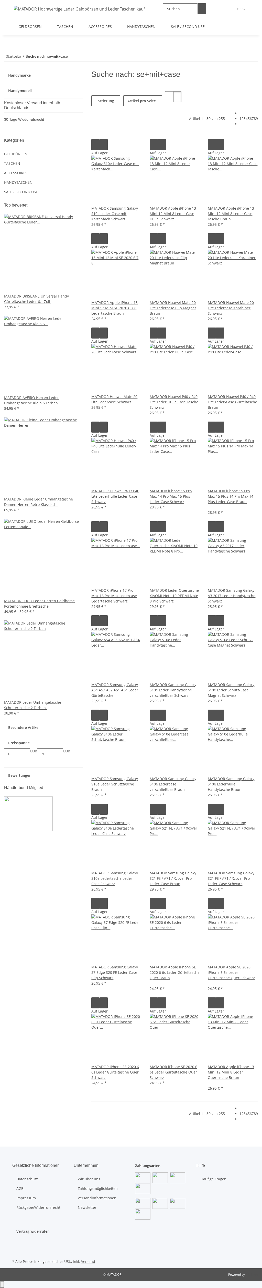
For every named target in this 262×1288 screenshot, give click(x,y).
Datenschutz (27, 1179)
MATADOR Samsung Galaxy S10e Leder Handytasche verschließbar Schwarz (173, 690)
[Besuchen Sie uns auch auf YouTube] (16, 1246)
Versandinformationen (97, 1197)
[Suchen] (202, 8)
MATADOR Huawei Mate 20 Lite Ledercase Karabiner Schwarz (231, 308)
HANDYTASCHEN (18, 182)
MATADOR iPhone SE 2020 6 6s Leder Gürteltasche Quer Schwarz (115, 1072)
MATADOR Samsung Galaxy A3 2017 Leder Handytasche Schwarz (231, 596)
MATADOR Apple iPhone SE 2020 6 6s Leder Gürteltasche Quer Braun (175, 972)
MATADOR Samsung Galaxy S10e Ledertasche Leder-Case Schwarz (114, 878)
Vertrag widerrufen (33, 1231)
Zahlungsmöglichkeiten (98, 1188)
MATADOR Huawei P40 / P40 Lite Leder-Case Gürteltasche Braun (232, 402)
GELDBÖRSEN (15, 153)
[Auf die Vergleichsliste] (95, 144)
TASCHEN (12, 163)
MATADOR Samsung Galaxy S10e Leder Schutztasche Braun (114, 784)
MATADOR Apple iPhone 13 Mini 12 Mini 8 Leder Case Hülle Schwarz (173, 213)
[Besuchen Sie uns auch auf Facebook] (16, 1240)
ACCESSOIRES (15, 172)
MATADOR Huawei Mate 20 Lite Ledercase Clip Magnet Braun (173, 308)
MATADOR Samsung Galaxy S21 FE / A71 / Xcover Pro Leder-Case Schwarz (231, 878)
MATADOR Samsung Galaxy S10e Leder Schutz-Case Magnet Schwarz (231, 690)
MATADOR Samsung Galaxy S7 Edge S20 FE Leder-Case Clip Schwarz (114, 972)
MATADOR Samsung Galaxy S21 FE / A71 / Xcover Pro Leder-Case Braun (173, 878)
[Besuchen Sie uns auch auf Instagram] (16, 1252)
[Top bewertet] (27, 205)
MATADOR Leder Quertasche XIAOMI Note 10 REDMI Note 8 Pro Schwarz (174, 596)
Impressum (26, 1197)
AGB (20, 1188)
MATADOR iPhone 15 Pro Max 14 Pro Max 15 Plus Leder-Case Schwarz (171, 496)
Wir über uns (89, 1179)
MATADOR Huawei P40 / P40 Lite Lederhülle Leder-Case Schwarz (115, 496)
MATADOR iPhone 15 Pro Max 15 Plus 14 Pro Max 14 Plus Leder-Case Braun (230, 496)
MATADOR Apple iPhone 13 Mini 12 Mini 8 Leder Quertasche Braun (231, 1072)
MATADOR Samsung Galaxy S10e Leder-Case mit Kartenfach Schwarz (114, 213)
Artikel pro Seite (141, 100)
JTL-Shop (252, 1274)
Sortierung (104, 100)
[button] (218, 9)
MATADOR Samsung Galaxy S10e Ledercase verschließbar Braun (173, 784)
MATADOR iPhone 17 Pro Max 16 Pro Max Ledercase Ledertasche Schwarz (114, 596)
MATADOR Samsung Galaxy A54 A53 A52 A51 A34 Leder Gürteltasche (114, 690)
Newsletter (87, 1207)
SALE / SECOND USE (21, 191)
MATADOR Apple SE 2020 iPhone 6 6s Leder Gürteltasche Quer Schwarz (231, 972)
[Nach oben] (2, 1284)
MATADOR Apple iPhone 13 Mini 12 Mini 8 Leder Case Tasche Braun (231, 213)
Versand (88, 1261)
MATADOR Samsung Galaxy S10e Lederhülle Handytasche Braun (231, 784)
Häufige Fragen (213, 1179)
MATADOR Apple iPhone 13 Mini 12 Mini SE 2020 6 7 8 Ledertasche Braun (114, 308)
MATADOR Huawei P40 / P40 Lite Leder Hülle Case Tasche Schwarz (174, 402)
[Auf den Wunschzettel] (104, 144)
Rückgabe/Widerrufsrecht (38, 1207)
